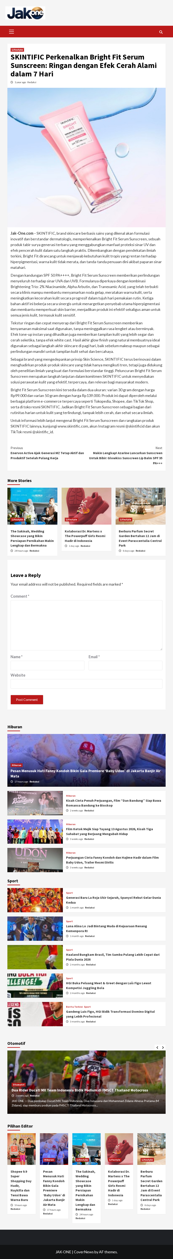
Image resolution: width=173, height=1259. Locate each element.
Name (17, 656)
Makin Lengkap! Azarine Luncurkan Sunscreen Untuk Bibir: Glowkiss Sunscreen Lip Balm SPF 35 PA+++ (125, 455)
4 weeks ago (22, 1095)
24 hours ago (21, 550)
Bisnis (15, 1159)
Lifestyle (17, 49)
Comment (20, 596)
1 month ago (77, 907)
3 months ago (77, 1021)
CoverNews (84, 1252)
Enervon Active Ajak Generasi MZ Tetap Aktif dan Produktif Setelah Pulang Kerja (47, 453)
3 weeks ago (76, 839)
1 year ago (20, 82)
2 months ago (77, 964)
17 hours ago (21, 781)
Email (94, 656)
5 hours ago (21, 1205)
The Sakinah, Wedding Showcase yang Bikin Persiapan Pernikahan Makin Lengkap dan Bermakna (85, 1190)
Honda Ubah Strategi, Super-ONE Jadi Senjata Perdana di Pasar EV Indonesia (77, 1090)
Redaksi (31, 82)
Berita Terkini (74, 1007)
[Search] (161, 32)
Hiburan (16, 765)
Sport (69, 893)
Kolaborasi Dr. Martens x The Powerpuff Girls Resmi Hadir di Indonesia (85, 536)
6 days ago (129, 550)
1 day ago (74, 545)
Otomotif (18, 1084)
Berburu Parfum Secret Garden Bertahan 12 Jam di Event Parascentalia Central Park (151, 1185)
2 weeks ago (76, 810)
